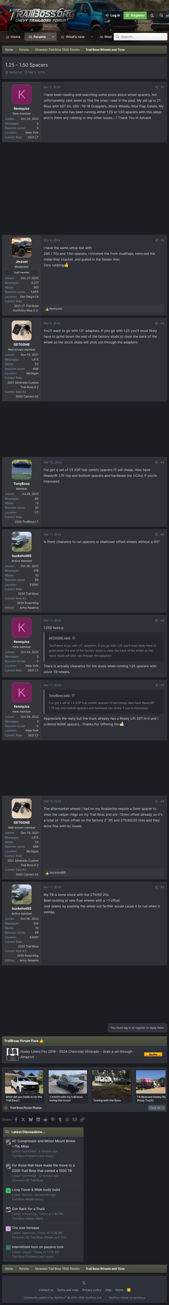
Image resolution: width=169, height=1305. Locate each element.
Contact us (46, 1290)
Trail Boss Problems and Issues (32, 1156)
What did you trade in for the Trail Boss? (24, 1098)
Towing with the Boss (107, 1100)
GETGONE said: (60, 638)
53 (37, 364)
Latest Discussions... (28, 1132)
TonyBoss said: (59, 695)
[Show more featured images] (162, 1081)
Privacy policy (91, 1290)
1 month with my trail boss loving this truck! (66, 1098)
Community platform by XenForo (63, 1297)
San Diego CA (29, 296)
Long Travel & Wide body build (36, 1190)
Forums (40, 37)
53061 (34, 584)
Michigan (32, 373)
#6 (162, 620)
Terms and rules (68, 1290)
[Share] (157, 87)
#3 (162, 323)
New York (32, 132)
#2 (162, 240)
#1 (162, 87)
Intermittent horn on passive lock (37, 1247)
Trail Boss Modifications (27, 1199)
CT (37, 512)
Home (15, 37)
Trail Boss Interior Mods (27, 1218)
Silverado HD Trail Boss (27, 1180)
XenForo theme (119, 1297)
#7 (162, 685)
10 (37, 575)
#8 (162, 801)
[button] (151, 15)
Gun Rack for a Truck (28, 1209)
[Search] (161, 15)
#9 (162, 887)
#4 (162, 462)
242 (36, 287)
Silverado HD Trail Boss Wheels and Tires (39, 1237)
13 (37, 503)
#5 (162, 534)
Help (108, 1290)
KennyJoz (15, 72)
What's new (75, 37)
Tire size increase (25, 1228)
